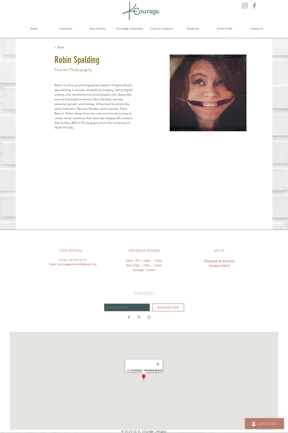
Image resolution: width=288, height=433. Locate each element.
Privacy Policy (219, 265)
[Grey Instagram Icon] (149, 317)
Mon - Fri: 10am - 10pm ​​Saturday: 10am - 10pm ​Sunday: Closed (144, 265)
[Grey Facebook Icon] (129, 317)
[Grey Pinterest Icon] (139, 317)
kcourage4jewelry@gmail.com (77, 264)
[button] (161, 27)
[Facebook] (254, 5)
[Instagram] (245, 5)
